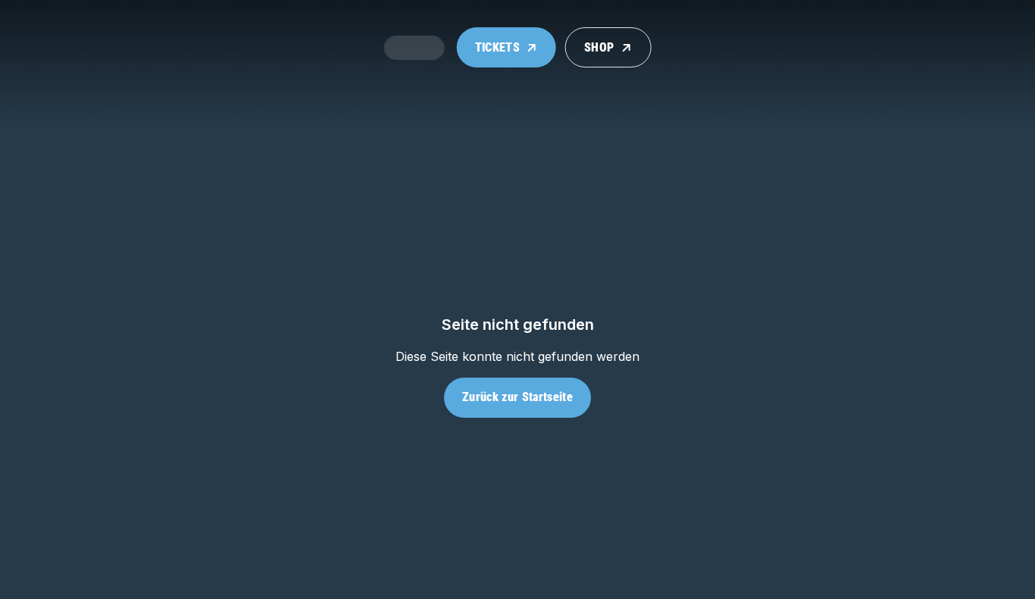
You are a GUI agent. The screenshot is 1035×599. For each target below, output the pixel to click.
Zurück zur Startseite (517, 397)
